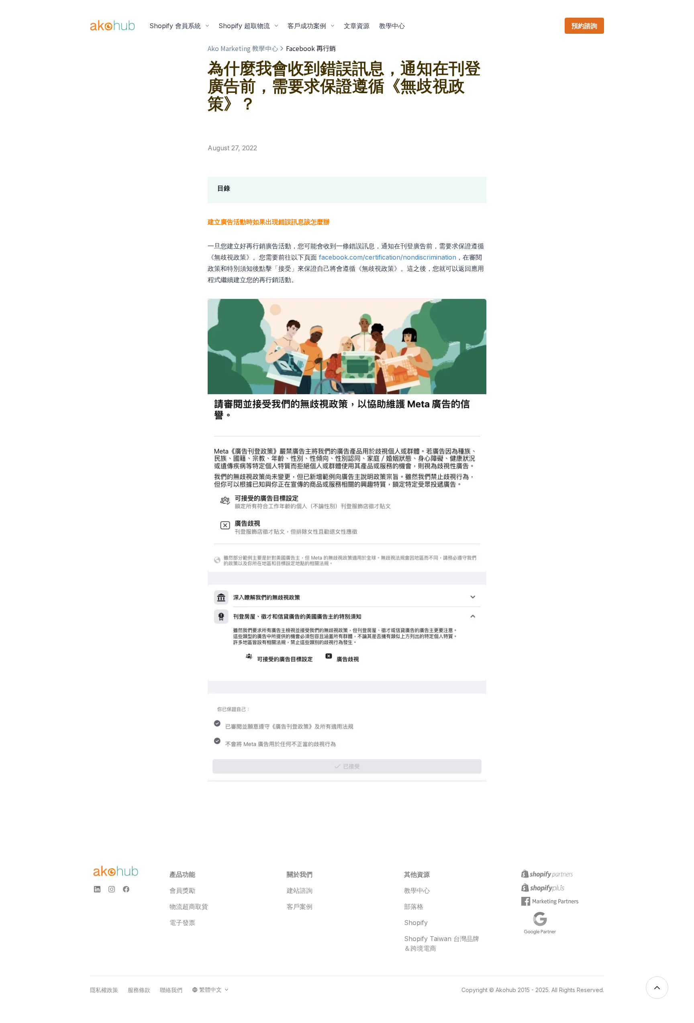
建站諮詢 (299, 890)
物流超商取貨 (188, 906)
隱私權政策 (104, 989)
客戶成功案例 (307, 26)
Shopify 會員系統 (175, 26)
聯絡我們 (171, 989)
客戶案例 (299, 906)
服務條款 (139, 989)
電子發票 (182, 923)
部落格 (413, 906)
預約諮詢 (584, 26)
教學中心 (417, 890)
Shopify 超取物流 (244, 26)
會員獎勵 (182, 890)
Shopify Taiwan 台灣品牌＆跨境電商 (441, 943)
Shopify (416, 923)
